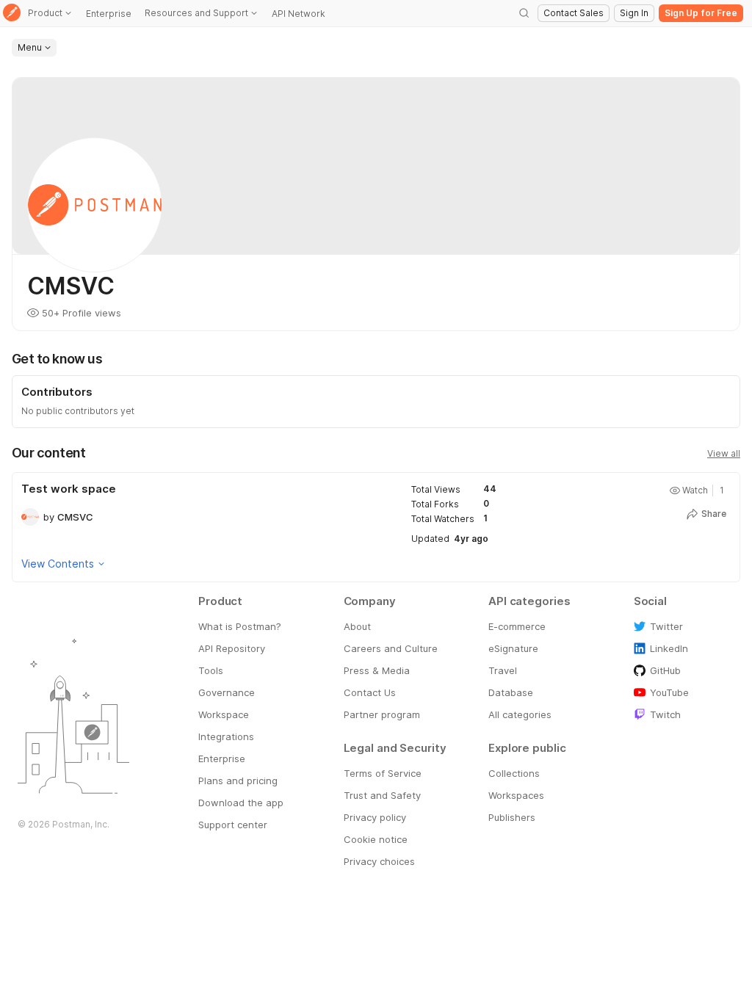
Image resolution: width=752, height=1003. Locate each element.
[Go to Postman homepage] (12, 13)
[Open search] (524, 13)
